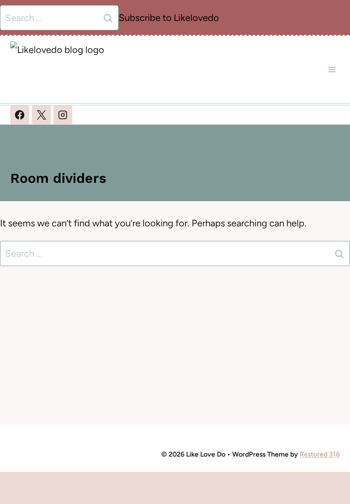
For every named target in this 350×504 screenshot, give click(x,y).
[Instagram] (62, 114)
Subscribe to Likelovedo (169, 17)
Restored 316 (320, 454)
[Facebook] (19, 114)
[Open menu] (332, 69)
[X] (41, 114)
